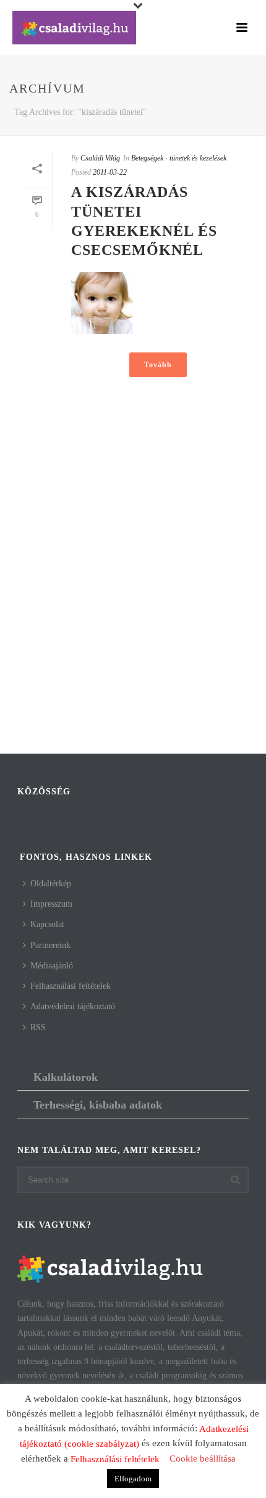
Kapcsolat (47, 924)
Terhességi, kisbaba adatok (97, 1105)
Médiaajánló (51, 965)
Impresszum (51, 904)
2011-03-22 (110, 172)
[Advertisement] (133, 608)
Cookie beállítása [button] (202, 1458)
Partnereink (50, 945)
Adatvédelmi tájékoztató (72, 1006)
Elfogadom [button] (133, 1478)
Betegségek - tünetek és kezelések (178, 158)
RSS (38, 1027)
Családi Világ (100, 158)
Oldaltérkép (50, 883)
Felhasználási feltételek (70, 986)
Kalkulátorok (65, 1077)
